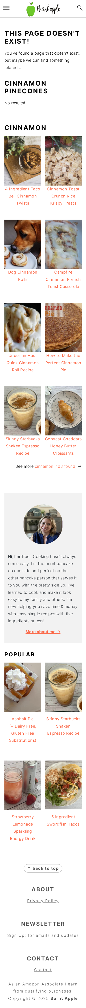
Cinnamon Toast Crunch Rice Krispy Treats (63, 196)
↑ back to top (43, 868)
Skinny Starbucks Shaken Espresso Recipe (23, 446)
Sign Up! (16, 935)
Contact (43, 970)
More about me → (43, 631)
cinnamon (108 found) (56, 466)
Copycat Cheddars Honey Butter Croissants (63, 446)
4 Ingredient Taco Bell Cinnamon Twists (22, 196)
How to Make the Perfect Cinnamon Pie (63, 362)
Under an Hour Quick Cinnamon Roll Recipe (23, 362)
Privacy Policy (43, 901)
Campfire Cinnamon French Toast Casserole (63, 279)
